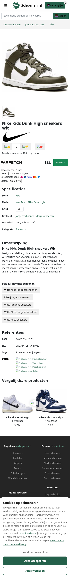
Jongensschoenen (25, 216)
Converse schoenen (52, 468)
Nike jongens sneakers (17, 297)
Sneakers (20, 229)
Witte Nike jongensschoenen (20, 289)
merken (59, 446)
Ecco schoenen (52, 473)
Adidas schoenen (52, 458)
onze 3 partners (27, 533)
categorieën (23, 446)
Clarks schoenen (52, 463)
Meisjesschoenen (45, 216)
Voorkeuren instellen (35, 552)
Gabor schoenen (52, 478)
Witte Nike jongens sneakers (20, 312)
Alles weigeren (35, 570)
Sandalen (17, 458)
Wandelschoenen (17, 478)
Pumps (17, 468)
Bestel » (60, 162)
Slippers (17, 463)
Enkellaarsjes (17, 473)
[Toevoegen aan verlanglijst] (40, 146)
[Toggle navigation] (6, 5)
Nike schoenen (52, 453)
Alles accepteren (35, 560)
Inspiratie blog (52, 494)
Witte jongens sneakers (17, 304)
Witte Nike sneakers (15, 319)
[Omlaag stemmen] (25, 146)
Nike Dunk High (36, 202)
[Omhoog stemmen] (7, 146)
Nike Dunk (21, 202)
